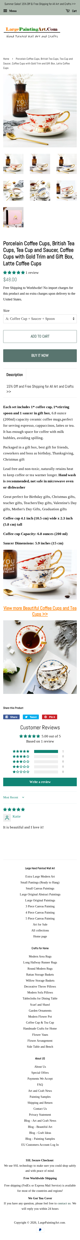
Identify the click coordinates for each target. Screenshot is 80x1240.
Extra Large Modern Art (40, 876)
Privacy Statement (40, 1114)
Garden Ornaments (40, 1010)
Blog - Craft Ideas (40, 1132)
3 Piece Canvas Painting (40, 906)
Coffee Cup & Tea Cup (40, 1022)
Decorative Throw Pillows (40, 986)
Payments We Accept (40, 1078)
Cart (74, 11)
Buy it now (40, 355)
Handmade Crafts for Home (40, 1028)
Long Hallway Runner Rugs (40, 962)
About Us (40, 1066)
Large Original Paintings (40, 900)
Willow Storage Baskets (40, 980)
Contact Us (40, 1108)
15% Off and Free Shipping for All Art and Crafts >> (40, 389)
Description (14, 374)
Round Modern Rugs (40, 968)
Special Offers (40, 1072)
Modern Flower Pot (40, 1016)
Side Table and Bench (40, 1046)
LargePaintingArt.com (51, 1222)
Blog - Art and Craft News (40, 1120)
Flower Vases (40, 1034)
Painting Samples (40, 1096)
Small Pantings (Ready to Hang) (40, 882)
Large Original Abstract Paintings (40, 894)
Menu (12, 11)
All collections (40, 930)
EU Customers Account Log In (40, 1144)
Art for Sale (40, 924)
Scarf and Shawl (40, 1004)
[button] (14, 273)
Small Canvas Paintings (40, 888)
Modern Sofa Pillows (40, 992)
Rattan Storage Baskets (40, 974)
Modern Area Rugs (40, 956)
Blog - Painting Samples (40, 1138)
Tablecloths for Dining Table (40, 998)
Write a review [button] (40, 782)
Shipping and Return (40, 1102)
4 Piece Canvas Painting (40, 912)
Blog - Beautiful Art (40, 1126)
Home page (40, 936)
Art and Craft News (40, 1090)
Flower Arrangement (40, 1040)
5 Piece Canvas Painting (40, 918)
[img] (14, 810)
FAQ (40, 1084)
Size (6, 311)
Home (6, 59)
